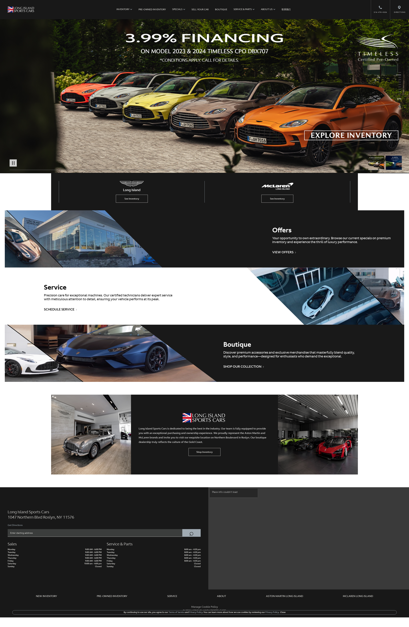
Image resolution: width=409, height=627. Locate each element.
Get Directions (15, 525)
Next (394, 163)
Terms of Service (176, 612)
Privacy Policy (195, 612)
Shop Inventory (204, 452)
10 (398, 94)
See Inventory (131, 198)
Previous (377, 163)
